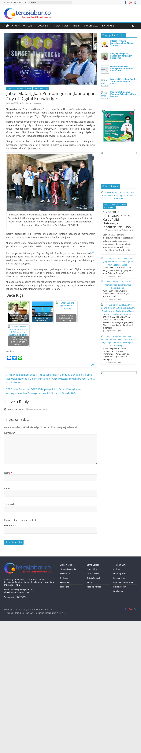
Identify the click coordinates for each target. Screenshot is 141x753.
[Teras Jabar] (7, 26)
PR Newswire (107, 25)
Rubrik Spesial (90, 25)
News (14, 25)
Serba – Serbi (61, 25)
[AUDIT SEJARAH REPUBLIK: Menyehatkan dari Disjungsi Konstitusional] (118, 281)
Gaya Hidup (43, 25)
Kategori (27, 25)
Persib (76, 25)
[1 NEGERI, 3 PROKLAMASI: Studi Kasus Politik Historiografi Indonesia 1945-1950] (119, 192)
